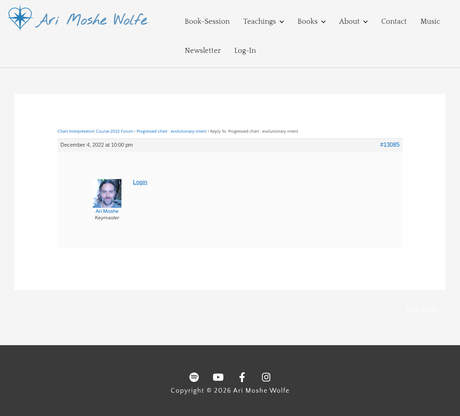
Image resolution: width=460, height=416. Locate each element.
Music (430, 22)
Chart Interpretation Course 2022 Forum (95, 131)
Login (140, 182)
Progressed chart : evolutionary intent (172, 131)
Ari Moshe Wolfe (92, 20)
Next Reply (425, 310)
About (349, 22)
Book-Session (207, 22)
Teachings (259, 22)
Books (308, 22)
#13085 (390, 145)
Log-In (245, 51)
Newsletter (203, 51)
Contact (394, 22)
